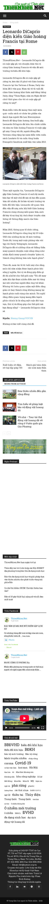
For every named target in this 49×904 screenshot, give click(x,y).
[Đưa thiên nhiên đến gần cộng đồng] (9, 394)
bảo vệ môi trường (14, 754)
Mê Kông (8, 781)
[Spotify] (31, 886)
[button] (4, 16)
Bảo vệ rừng (31, 754)
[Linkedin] (17, 886)
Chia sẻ (8, 647)
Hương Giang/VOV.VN (22, 318)
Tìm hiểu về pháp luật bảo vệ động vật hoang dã (31, 407)
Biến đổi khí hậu (13, 749)
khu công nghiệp (26, 776)
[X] (11, 52)
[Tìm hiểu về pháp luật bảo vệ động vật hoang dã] (9, 407)
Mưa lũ (26, 781)
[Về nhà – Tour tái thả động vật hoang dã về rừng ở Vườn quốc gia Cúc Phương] (9, 420)
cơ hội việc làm (10, 768)
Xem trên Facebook (11, 644)
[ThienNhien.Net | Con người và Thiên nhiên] (24, 6)
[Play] (6, 727)
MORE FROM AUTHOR (15, 384)
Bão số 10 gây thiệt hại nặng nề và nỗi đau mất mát (23, 598)
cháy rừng (33, 758)
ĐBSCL (18, 813)
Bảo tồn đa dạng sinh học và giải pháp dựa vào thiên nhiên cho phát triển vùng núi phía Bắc (24, 579)
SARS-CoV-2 (35, 790)
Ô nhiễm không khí (18, 804)
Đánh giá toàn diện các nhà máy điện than (36, 367)
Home (5, 22)
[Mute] (38, 727)
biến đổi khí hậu (16, 333)
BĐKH (30, 749)
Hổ (13, 772)
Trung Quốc (10, 799)
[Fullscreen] (42, 727)
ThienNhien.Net (19, 618)
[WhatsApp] (24, 52)
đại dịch (32, 817)
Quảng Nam (8, 790)
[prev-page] (4, 433)
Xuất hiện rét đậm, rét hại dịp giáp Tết (12, 366)
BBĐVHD (11, 744)
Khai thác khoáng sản (24, 772)
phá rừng (19, 785)
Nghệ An (39, 781)
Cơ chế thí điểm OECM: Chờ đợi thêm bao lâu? (23, 589)
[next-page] (8, 433)
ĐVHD (28, 812)
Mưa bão (17, 781)
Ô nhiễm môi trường (20, 808)
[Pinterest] (18, 52)
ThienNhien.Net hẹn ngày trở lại (20, 562)
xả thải (6, 804)
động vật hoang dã (14, 821)
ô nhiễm (8, 813)
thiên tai (17, 794)
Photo (11, 640)
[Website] (39, 886)
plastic (31, 786)
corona (8, 763)
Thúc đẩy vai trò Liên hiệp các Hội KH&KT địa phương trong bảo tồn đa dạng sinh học (24, 569)
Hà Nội (33, 767)
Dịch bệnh (22, 767)
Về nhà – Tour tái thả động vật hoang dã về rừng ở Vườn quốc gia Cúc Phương (30, 422)
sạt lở (7, 794)
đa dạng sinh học (15, 817)
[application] (24, 718)
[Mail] (24, 886)
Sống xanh (14, 22)
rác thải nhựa (21, 790)
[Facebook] (5, 52)
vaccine (36, 799)
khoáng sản (9, 776)
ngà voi (7, 786)
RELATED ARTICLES (13, 380)
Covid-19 (23, 762)
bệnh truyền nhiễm (15, 758)
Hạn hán (7, 772)
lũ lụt (39, 776)
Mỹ (32, 781)
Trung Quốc (25, 799)
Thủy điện (33, 794)
